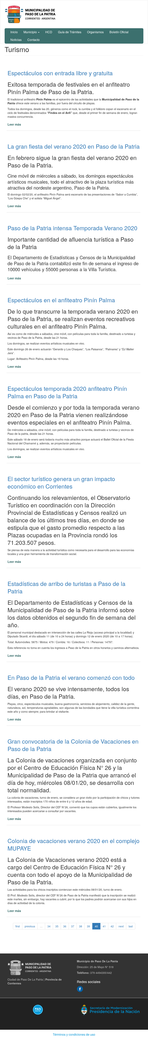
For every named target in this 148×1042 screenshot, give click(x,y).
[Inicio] (31, 14)
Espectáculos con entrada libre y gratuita (60, 73)
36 (64, 926)
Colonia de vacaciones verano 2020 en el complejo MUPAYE (74, 844)
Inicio (14, 32)
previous (30, 926)
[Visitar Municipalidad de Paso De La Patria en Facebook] (80, 988)
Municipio (31, 32)
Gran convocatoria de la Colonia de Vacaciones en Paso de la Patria (73, 745)
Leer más (14, 124)
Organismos (95, 32)
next (121, 926)
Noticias (16, 39)
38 (80, 926)
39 (88, 926)
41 (104, 926)
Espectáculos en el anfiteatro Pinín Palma (61, 300)
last (131, 926)
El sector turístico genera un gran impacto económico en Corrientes (61, 482)
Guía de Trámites (69, 32)
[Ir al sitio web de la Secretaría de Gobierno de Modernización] (110, 1009)
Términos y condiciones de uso (74, 1034)
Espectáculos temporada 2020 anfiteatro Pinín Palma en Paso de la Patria (67, 392)
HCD (48, 32)
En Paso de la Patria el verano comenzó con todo (71, 677)
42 (112, 926)
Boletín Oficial (119, 32)
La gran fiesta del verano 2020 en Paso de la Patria (74, 146)
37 (72, 926)
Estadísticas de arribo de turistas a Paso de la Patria (66, 587)
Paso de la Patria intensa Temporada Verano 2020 (72, 228)
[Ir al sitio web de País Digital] (38, 1009)
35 (56, 926)
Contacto (33, 39)
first (17, 926)
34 (48, 926)
